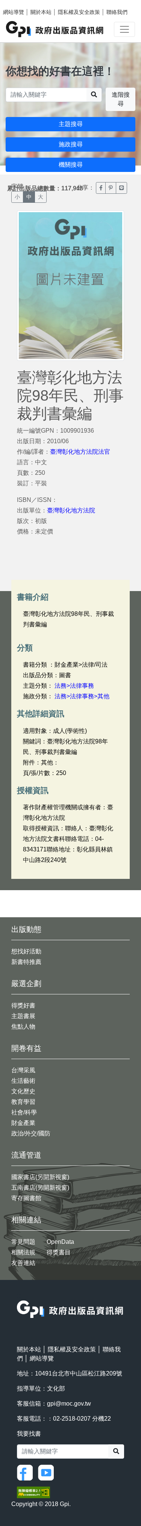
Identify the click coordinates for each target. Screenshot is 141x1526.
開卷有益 (26, 1048)
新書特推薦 (26, 962)
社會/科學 (24, 1112)
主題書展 (23, 1016)
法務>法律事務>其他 (82, 696)
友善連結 (23, 1263)
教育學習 (23, 1102)
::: (19, 1295)
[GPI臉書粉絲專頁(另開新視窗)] (26, 1472)
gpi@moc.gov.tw (69, 1403)
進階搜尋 (121, 99)
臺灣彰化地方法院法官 (80, 451)
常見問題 (23, 1242)
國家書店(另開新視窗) (40, 1177)
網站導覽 (13, 12)
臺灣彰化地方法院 (71, 510)
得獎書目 (59, 1252)
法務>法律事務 (74, 685)
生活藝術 (23, 1081)
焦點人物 (23, 1026)
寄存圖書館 (26, 1198)
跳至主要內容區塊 (21, 4)
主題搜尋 (71, 124)
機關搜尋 (71, 164)
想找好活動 (26, 951)
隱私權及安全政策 (79, 12)
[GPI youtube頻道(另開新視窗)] (48, 1472)
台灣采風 (23, 1070)
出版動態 (26, 929)
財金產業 (23, 1123)
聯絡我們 (116, 12)
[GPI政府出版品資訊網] (55, 29)
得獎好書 (23, 1005)
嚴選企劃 (26, 983)
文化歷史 (23, 1091)
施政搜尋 (71, 144)
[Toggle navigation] (124, 29)
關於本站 (41, 12)
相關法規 (23, 1252)
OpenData (60, 1242)
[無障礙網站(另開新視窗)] (33, 1492)
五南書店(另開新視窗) (40, 1187)
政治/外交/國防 (30, 1133)
